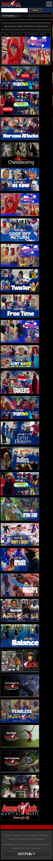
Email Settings (37, 839)
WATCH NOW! (11, 34)
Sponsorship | (24, 839)
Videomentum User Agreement (26, 848)
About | (8, 835)
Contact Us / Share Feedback (25, 835)
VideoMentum (42, 844)
